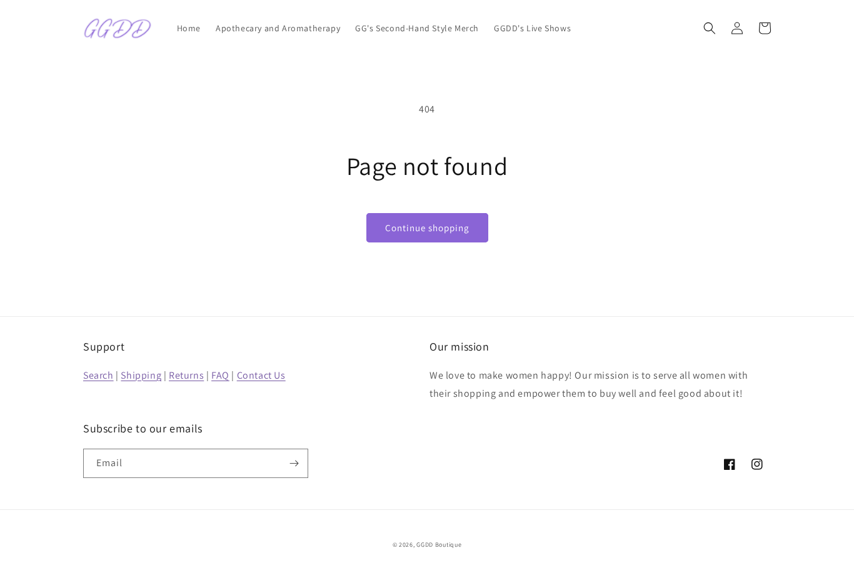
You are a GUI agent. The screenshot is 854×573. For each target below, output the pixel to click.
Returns (186, 375)
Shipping (141, 375)
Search (98, 375)
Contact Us (261, 375)
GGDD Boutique (438, 545)
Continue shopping (427, 228)
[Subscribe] (294, 463)
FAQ (220, 375)
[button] (709, 28)
